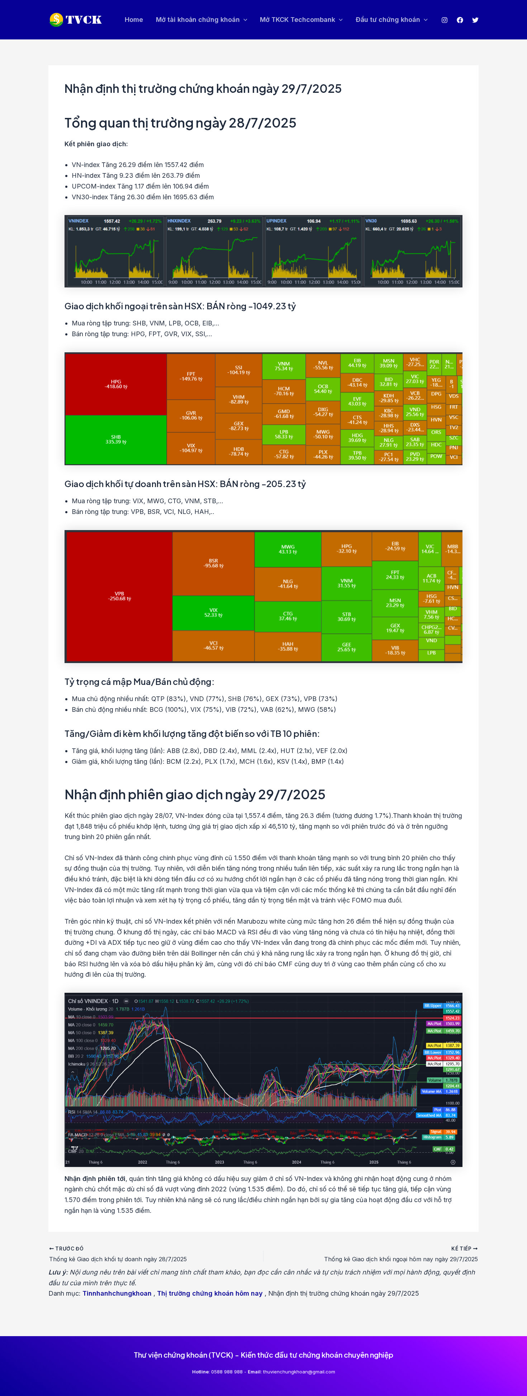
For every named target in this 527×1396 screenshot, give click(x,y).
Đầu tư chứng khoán (388, 19)
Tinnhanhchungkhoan (117, 1293)
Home (134, 19)
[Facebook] (460, 20)
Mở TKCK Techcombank (297, 19)
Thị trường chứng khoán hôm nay (210, 1293)
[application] (243, 20)
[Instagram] (444, 20)
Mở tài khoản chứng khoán (198, 19)
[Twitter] (475, 20)
